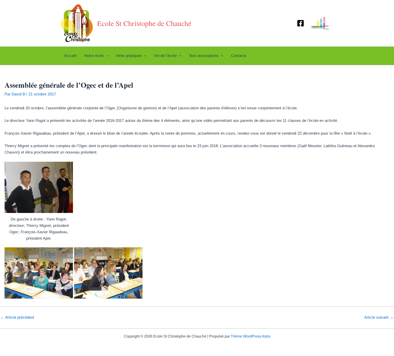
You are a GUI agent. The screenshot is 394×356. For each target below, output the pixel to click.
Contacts (238, 56)
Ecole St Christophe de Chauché (144, 23)
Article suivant (379, 317)
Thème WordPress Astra (250, 336)
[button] (106, 56)
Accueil (70, 56)
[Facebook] (300, 23)
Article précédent (17, 317)
